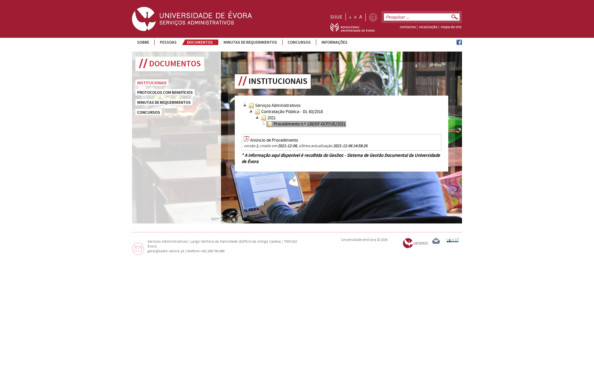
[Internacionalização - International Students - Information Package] (373, 17)
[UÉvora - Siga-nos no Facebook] (459, 43)
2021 (271, 118)
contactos (408, 27)
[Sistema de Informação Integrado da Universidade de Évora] (336, 17)
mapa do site (451, 27)
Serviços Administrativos (277, 105)
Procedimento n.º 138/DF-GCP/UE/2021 (309, 124)
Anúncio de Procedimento (274, 140)
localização (428, 27)
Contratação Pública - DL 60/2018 (292, 112)
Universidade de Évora (358, 240)
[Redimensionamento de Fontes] (355, 17)
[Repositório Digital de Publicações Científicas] (352, 30)
